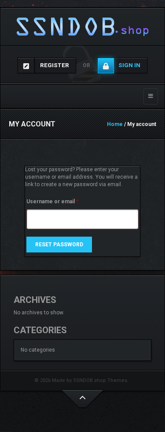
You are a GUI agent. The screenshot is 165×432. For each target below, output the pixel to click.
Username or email (63, 201)
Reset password (59, 244)
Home (115, 124)
